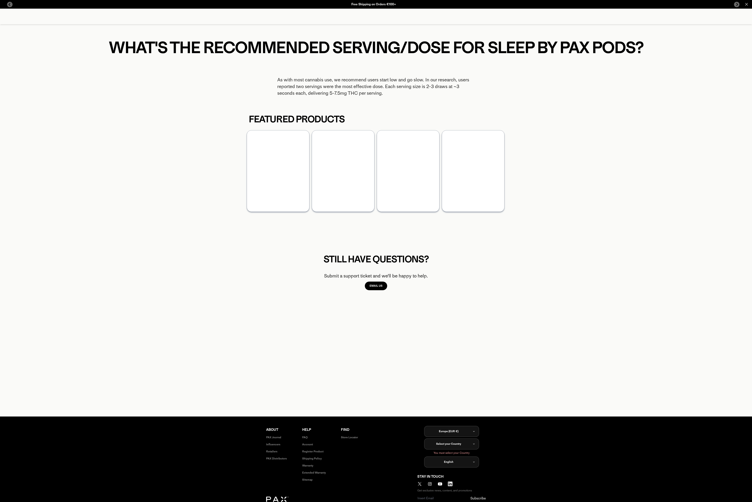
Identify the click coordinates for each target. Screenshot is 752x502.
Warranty (307, 465)
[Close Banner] (746, 4)
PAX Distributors (276, 458)
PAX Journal (273, 437)
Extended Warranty (314, 472)
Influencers (273, 444)
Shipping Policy (312, 458)
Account (307, 444)
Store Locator (349, 437)
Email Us (376, 285)
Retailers (271, 451)
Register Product (313, 451)
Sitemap (307, 479)
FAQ (305, 437)
